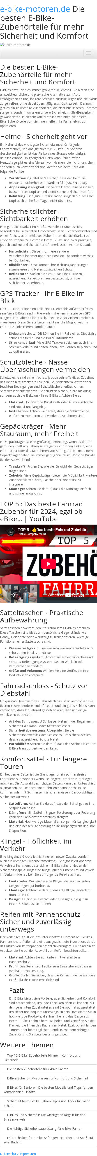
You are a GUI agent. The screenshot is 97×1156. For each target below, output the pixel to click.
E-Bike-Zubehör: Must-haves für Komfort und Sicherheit (47, 1078)
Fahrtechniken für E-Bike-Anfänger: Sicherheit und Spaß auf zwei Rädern (48, 1140)
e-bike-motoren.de (35, 8)
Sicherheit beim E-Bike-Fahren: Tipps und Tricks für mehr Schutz (47, 1103)
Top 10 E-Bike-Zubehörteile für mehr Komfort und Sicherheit (42, 1057)
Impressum (27, 1154)
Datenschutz (9, 1154)
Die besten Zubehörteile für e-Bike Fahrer (37, 1069)
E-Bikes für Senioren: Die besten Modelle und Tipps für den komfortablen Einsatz (48, 1089)
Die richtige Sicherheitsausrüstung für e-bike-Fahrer (44, 1128)
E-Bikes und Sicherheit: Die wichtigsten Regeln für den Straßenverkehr (44, 1117)
